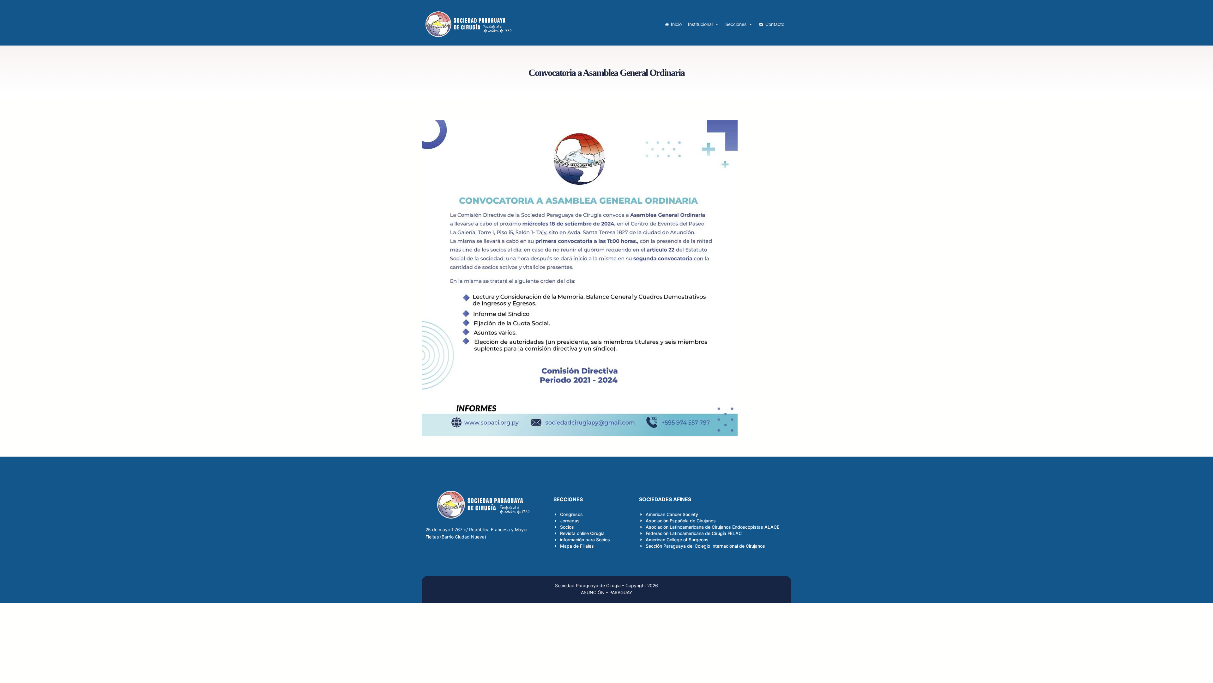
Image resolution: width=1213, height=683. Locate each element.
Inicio (676, 24)
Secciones (735, 24)
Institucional (700, 24)
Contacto (774, 24)
